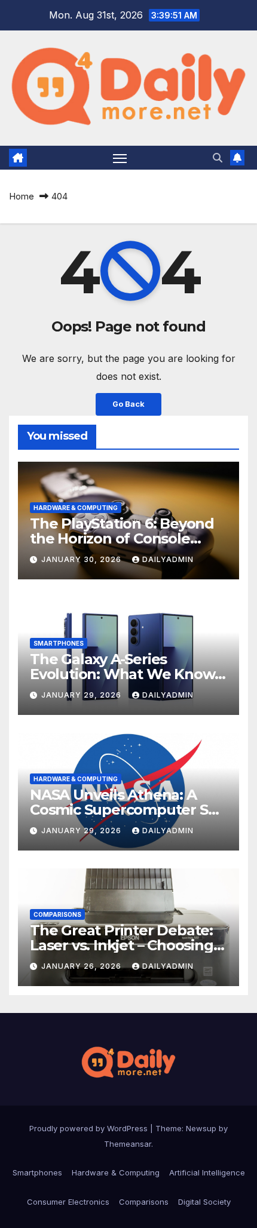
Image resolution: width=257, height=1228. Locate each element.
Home (21, 196)
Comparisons (57, 914)
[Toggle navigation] (120, 157)
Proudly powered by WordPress (89, 1128)
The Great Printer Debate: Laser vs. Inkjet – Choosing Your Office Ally (121, 945)
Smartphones (58, 643)
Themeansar (127, 1144)
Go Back (128, 404)
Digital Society (204, 1201)
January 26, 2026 (82, 966)
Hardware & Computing (75, 507)
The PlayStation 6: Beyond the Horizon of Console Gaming (122, 538)
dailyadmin (168, 559)
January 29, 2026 (82, 694)
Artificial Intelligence (207, 1172)
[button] (217, 158)
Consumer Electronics (68, 1201)
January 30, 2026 (82, 559)
